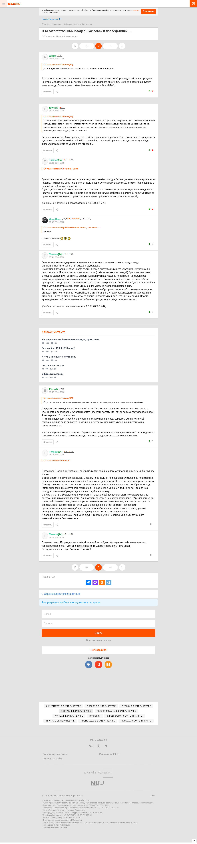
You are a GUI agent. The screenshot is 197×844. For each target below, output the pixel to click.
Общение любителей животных (78, 24)
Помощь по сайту (52, 758)
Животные (57, 24)
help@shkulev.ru (63, 825)
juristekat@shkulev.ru (129, 822)
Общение (46, 24)
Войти (98, 633)
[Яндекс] (98, 664)
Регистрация (98, 650)
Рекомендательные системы (55, 827)
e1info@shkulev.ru (111, 822)
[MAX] (95, 582)
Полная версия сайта (54, 754)
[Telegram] (108, 582)
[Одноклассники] (102, 582)
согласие (135, 10)
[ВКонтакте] (88, 582)
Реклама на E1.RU (110, 754)
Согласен (148, 11)
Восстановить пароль (98, 640)
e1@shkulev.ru (76, 820)
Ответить (47, 92)
